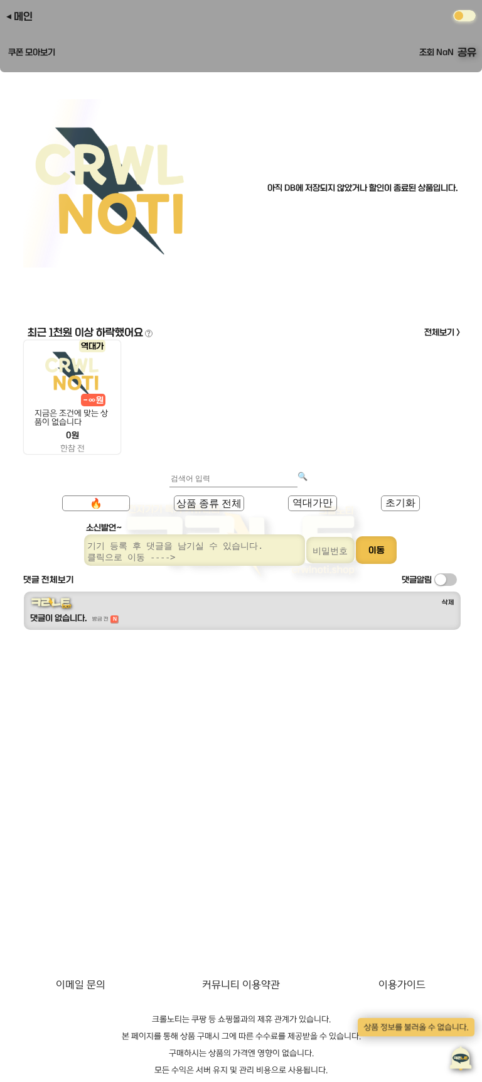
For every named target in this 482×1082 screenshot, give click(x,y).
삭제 (448, 602)
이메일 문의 (80, 984)
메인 (23, 16)
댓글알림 (417, 579)
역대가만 (312, 502)
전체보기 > (442, 332)
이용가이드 (402, 984)
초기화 (400, 502)
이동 (376, 550)
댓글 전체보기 (48, 579)
